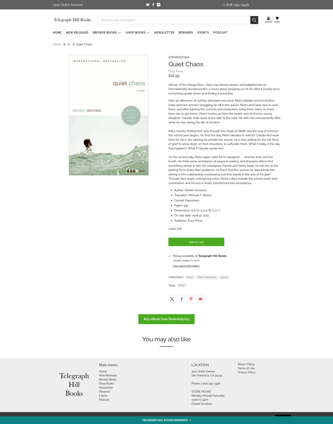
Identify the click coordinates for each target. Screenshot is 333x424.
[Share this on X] (172, 299)
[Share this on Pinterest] (191, 299)
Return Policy (246, 364)
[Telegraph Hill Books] (72, 20)
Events (203, 32)
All (68, 44)
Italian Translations (207, 277)
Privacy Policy (247, 372)
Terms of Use (246, 368)
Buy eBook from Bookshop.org (166, 319)
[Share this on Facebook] (181, 299)
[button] (166, 420)
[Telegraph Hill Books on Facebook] (153, 4)
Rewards (186, 32)
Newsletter (164, 32)
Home (57, 32)
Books (182, 285)
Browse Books (105, 32)
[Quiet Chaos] (109, 115)
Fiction (190, 277)
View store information (186, 265)
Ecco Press (175, 71)
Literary (224, 277)
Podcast (220, 32)
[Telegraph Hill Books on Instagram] (158, 4)
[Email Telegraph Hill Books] (148, 4)
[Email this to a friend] (200, 299)
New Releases (77, 32)
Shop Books (135, 32)
